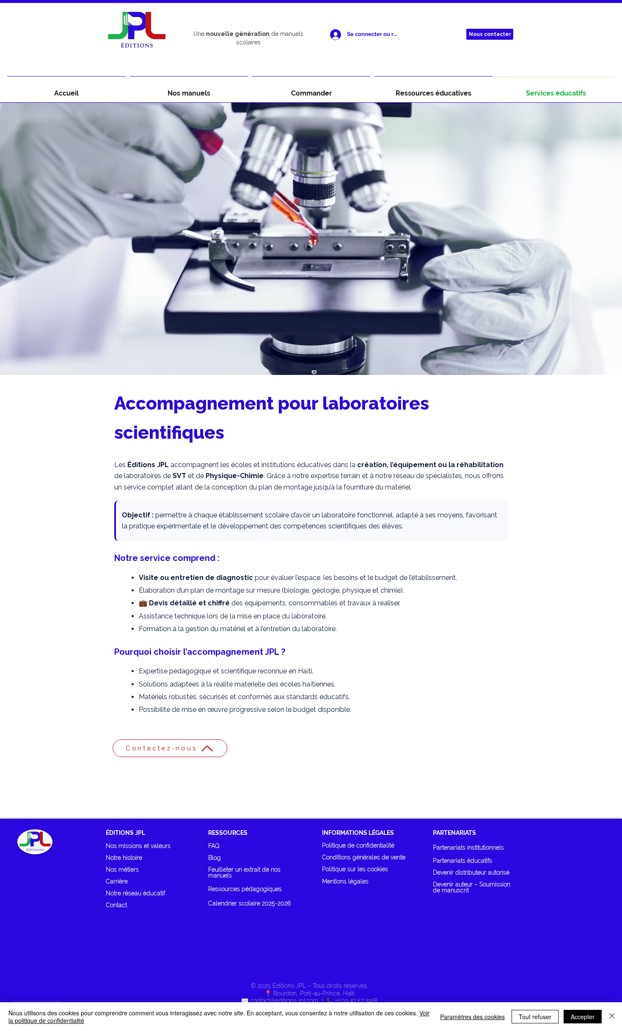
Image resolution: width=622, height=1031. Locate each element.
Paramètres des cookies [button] (472, 1016)
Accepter (582, 1016)
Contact (116, 905)
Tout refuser (535, 1016)
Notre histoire (124, 857)
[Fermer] (612, 1016)
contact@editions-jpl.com (284, 1000)
